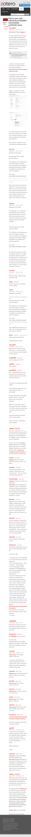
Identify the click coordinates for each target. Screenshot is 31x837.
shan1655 (11, 681)
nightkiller (11, 364)
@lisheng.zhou (12, 654)
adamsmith (12, 537)
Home (3, 8)
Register (28, 2)
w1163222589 (12, 358)
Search (5, 29)
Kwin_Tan (11, 149)
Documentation (14, 8)
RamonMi (11, 499)
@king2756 (12, 755)
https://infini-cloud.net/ (14, 759)
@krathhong (23, 718)
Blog (4, 818)
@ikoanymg (12, 718)
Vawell (10, 281)
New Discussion (6, 19)
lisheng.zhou (12, 545)
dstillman (11, 428)
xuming (11, 289)
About (13, 821)
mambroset (12, 753)
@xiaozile (17, 718)
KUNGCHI (11, 518)
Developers (12, 818)
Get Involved (5, 11)
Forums (21, 8)
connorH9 (11, 270)
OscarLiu (11, 457)
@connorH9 (12, 716)
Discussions (6, 26)
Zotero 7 (23, 32)
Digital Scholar (14, 823)
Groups (8, 8)
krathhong (12, 705)
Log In (24, 2)
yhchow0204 (12, 28)
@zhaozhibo (12, 484)
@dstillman (11, 459)
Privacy (12, 820)
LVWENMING (12, 621)
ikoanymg (11, 689)
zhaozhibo (12, 467)
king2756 (11, 728)
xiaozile (11, 697)
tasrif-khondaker (13, 479)
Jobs (10, 821)
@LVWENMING (13, 636)
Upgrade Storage (26, 5)
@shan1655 (24, 716)
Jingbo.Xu (11, 203)
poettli (10, 335)
